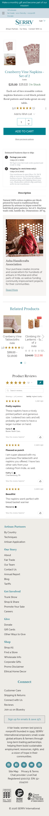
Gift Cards (9, 629)
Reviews (9, 704)
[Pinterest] (24, 765)
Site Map (13, 771)
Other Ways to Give (15, 634)
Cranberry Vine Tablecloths (12, 338)
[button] (31, 382)
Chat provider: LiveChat (23, 775)
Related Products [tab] (24, 309)
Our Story (23, 29)
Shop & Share (11, 601)
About (7, 555)
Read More (12, 289)
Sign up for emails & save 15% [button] (24, 719)
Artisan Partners (12, 29)
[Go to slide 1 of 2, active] (21, 363)
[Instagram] (9, 765)
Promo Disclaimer (14, 666)
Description (24, 193)
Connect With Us (35, 29)
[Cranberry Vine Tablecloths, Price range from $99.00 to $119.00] (12, 324)
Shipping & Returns (14, 695)
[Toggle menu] (3, 13)
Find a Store (11, 652)
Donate (8, 624)
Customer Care (12, 690)
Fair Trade (9, 560)
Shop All (8, 647)
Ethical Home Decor (15, 671)
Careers (8, 611)
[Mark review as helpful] (40, 437)
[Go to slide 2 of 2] (25, 363)
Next (43, 336)
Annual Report (12, 574)
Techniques (10, 537)
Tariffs (7, 583)
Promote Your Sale (14, 606)
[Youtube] (31, 765)
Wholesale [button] (11, 10)
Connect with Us (13, 700)
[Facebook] (16, 765)
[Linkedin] (39, 765)
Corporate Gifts (12, 661)
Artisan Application (14, 541)
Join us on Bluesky (14, 709)
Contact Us (10, 569)
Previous (3, 336)
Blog (6, 579)
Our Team (9, 564)
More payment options (24, 139)
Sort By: (29, 396)
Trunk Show (10, 597)
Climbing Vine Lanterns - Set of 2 (34, 339)
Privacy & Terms (30, 771)
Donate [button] (10, 16)
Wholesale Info (12, 657)
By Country (10, 532)
